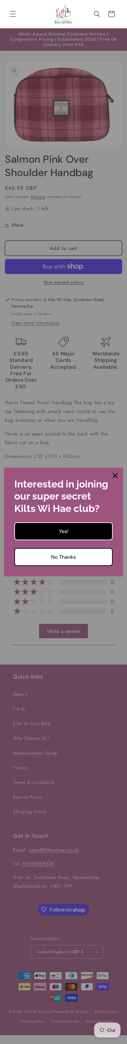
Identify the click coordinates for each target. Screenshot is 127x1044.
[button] (13, 14)
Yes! (63, 531)
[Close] (115, 475)
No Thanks (63, 557)
